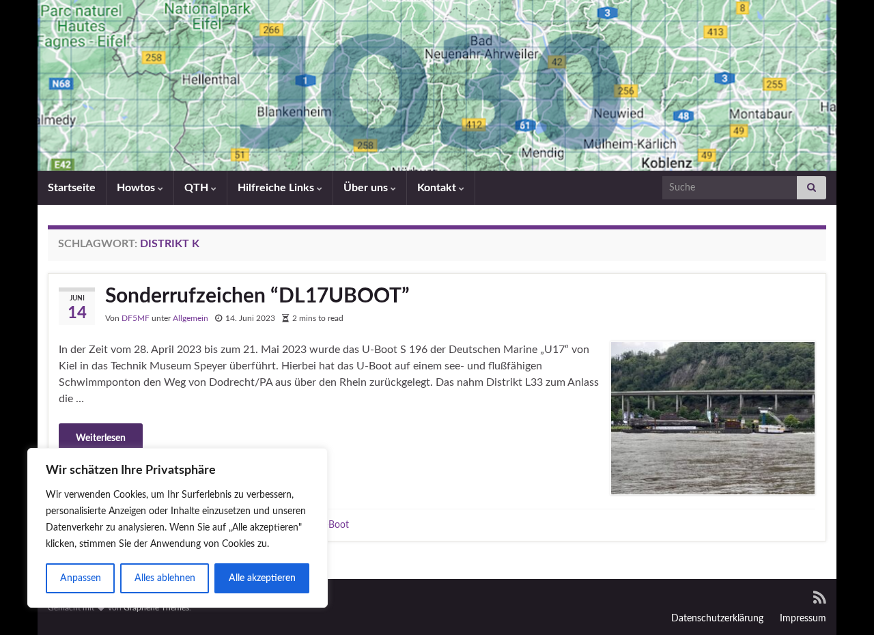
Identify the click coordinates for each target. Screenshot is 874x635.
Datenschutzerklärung (717, 618)
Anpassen (80, 578)
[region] (177, 528)
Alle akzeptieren (262, 578)
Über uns (367, 187)
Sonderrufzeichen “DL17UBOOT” (257, 296)
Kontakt (438, 187)
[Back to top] (843, 604)
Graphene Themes (156, 608)
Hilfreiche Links (277, 187)
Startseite (72, 187)
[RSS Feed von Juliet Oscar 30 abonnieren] (819, 597)
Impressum (803, 618)
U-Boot (333, 525)
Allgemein (190, 318)
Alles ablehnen (165, 578)
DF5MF (136, 318)
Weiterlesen (101, 438)
